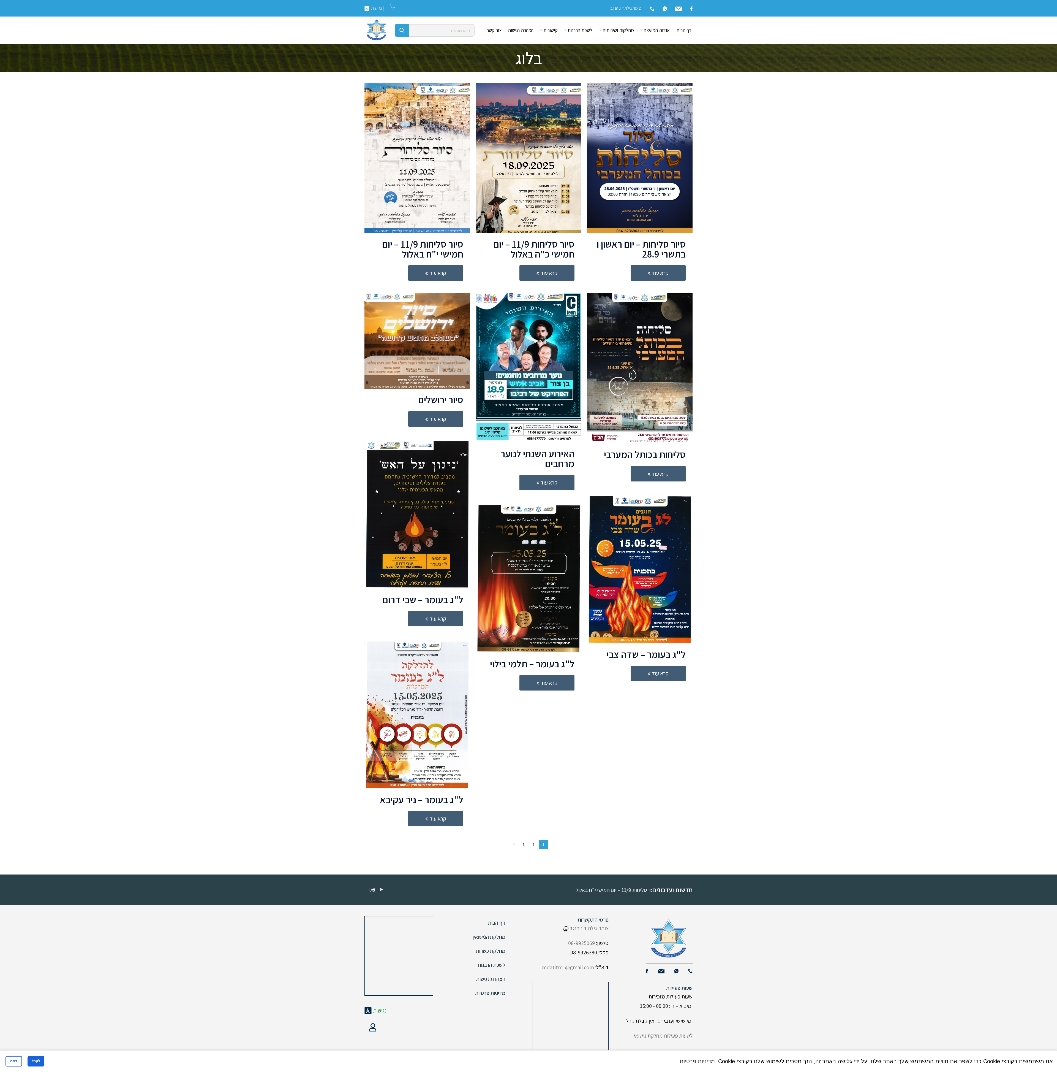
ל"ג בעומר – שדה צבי (646, 654)
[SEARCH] (402, 30)
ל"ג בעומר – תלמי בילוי (532, 663)
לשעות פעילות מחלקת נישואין (662, 1035)
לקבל (36, 1061)
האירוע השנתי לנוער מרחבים (537, 458)
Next (381, 889)
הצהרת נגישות (490, 978)
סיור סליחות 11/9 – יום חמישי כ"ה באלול (533, 249)
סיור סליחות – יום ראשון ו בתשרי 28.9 (641, 249)
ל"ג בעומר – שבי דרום (422, 599)
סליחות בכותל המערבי (645, 454)
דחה (13, 1061)
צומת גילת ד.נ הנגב (588, 928)
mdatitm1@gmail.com (568, 967)
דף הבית (496, 922)
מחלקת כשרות (490, 950)
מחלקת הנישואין (489, 936)
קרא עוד (660, 273)
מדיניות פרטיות (490, 993)
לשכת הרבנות (491, 964)
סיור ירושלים (440, 399)
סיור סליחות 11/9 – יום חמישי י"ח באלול (422, 249)
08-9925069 (581, 943)
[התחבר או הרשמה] (372, 1027)
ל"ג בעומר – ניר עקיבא (421, 799)
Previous (373, 889)
